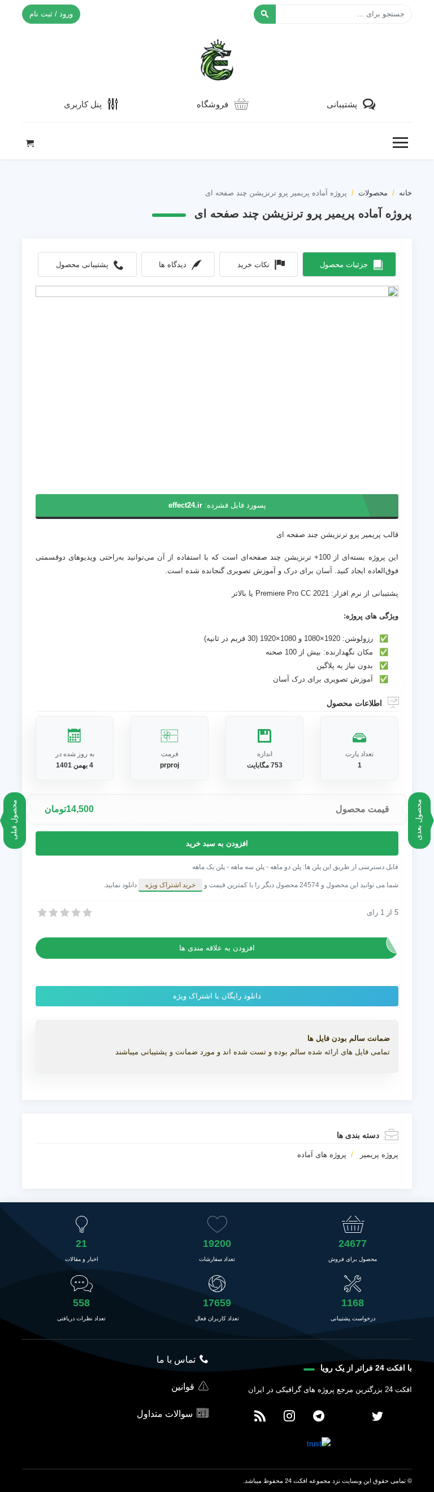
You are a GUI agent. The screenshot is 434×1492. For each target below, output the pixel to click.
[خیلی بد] (41, 912)
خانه (405, 193)
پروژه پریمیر (379, 1154)
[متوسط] (64, 912)
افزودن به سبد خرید (217, 843)
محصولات (373, 193)
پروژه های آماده (321, 1154)
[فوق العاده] (86, 912)
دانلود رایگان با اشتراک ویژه (217, 996)
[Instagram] (289, 1417)
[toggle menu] (400, 143)
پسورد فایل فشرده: (217, 505)
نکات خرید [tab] (253, 264)
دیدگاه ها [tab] (172, 264)
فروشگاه (212, 104)
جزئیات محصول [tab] (344, 264)
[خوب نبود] (52, 912)
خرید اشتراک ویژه (170, 885)
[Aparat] (348, 1417)
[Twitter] (377, 1417)
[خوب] (75, 912)
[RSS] (260, 1417)
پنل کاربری (83, 104)
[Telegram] (318, 1417)
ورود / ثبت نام (51, 14)
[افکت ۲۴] (217, 59)
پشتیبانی (342, 104)
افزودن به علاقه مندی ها (217, 948)
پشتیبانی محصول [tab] (82, 264)
